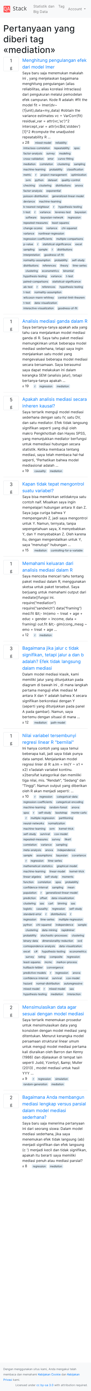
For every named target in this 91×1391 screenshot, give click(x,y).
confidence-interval (35, 887)
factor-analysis (32, 153)
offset (43, 898)
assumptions (44, 855)
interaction (74, 994)
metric (27, 174)
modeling (64, 153)
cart (50, 903)
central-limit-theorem (71, 297)
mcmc (48, 962)
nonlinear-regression (51, 233)
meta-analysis (32, 850)
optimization (78, 174)
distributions (63, 185)
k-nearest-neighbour (36, 206)
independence (66, 850)
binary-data (30, 940)
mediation (29, 164)
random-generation (35, 1084)
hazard (27, 983)
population (29, 892)
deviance (29, 201)
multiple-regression (43, 818)
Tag (61, 6)
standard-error (32, 914)
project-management (54, 174)
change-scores (32, 228)
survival (45, 834)
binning (62, 903)
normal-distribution (48, 983)
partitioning (66, 818)
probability (56, 169)
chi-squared (69, 228)
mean (71, 887)
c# (36, 951)
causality (40, 471)
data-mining (49, 930)
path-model (58, 722)
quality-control (71, 180)
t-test (26, 212)
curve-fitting (65, 158)
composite (56, 956)
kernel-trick (66, 828)
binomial (68, 270)
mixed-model (43, 142)
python (39, 180)
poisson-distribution (35, 196)
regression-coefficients (37, 238)
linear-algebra (32, 876)
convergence (55, 967)
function (28, 882)
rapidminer (67, 930)
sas (42, 903)
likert (68, 839)
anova (79, 185)
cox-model (61, 834)
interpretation (31, 254)
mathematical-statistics (38, 866)
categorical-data (67, 796)
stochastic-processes (54, 935)
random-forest (58, 807)
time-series (80, 265)
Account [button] (75, 9)
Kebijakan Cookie (49, 1374)
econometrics (50, 270)
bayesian (80, 212)
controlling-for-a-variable (67, 550)
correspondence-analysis (39, 946)
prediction (29, 898)
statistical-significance (57, 244)
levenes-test (63, 212)
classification (75, 169)
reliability (61, 142)
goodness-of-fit (54, 254)
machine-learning (34, 169)
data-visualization (45, 302)
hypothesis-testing (70, 206)
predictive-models (34, 972)
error (50, 158)
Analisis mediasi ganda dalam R (54, 321)
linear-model (57, 871)
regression (74, 217)
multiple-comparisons (69, 238)
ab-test (27, 286)
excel (78, 244)
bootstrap (61, 812)
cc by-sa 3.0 (44, 1385)
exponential (53, 190)
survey (50, 153)
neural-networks (33, 823)
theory (64, 265)
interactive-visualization (38, 308)
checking (29, 185)
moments (67, 876)
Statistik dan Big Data (43, 9)
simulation (61, 1079)
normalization (56, 823)
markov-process (67, 962)
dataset (52, 180)
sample (43, 249)
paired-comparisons (35, 281)
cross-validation (33, 158)
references (49, 265)
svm (28, 180)
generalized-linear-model (68, 196)
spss (77, 148)
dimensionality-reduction (57, 940)
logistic (27, 908)
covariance (79, 855)
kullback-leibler (33, 967)
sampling (79, 164)
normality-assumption (36, 260)
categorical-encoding (69, 802)
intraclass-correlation (36, 148)
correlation (46, 164)
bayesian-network (52, 217)
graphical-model (67, 866)
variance (45, 212)
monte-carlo (79, 812)
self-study (78, 260)
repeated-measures (35, 222)
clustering (63, 164)
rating (41, 956)
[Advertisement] (45, 1214)
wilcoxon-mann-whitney (38, 297)
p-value (28, 244)
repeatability (62, 148)
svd (80, 940)
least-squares (60, 222)
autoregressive (73, 983)
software (31, 217)
